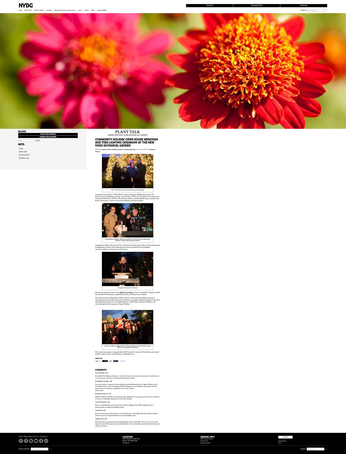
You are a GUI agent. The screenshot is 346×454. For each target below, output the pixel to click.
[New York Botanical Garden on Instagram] (31, 441)
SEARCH (303, 10)
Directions (126, 443)
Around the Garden (106, 149)
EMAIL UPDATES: (24, 449)
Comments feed (24, 155)
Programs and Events (129, 149)
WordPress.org (24, 158)
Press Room (282, 441)
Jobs (279, 443)
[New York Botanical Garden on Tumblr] (41, 441)
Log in (21, 148)
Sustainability (102, 10)
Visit (20, 10)
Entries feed (23, 152)
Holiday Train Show (117, 149)
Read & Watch (39, 10)
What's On (28, 10)
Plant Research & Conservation (65, 10)
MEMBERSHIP (256, 5)
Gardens (49, 10)
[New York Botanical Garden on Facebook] (21, 441)
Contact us (204, 441)
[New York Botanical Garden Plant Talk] (46, 441)
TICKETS (209, 5)
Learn (80, 10)
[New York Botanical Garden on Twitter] (26, 441)
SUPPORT (303, 5)
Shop (93, 10)
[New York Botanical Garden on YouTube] (36, 441)
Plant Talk (127, 132)
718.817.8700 (208, 439)
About (87, 10)
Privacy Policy (205, 443)
